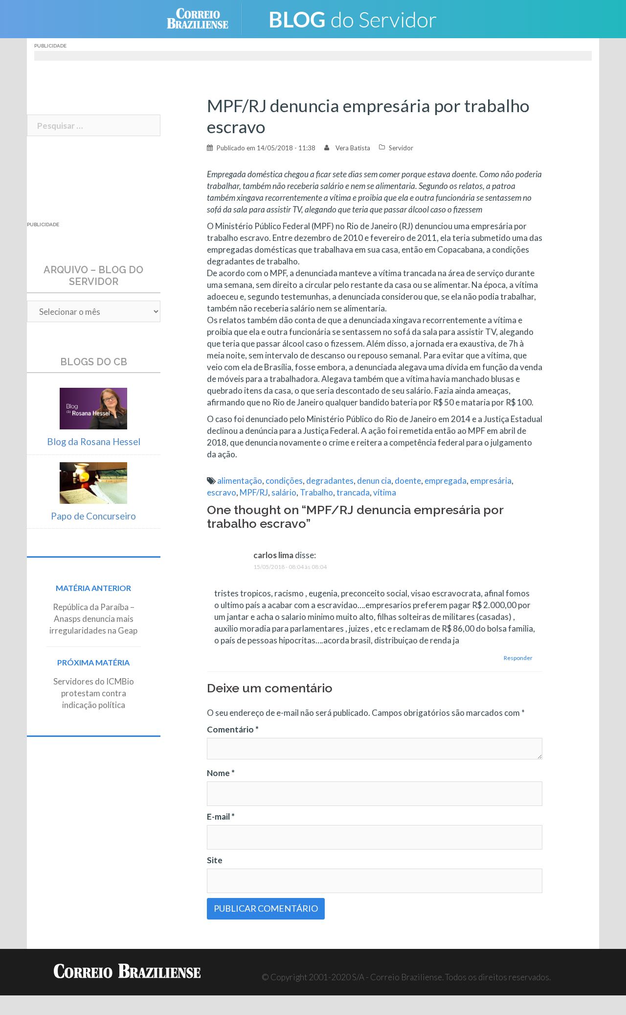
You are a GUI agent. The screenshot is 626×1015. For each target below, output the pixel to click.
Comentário (233, 729)
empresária (491, 480)
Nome (221, 773)
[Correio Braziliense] (205, 18)
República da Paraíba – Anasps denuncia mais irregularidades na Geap (93, 619)
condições (284, 480)
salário (283, 492)
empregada (446, 480)
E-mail (221, 816)
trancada (353, 492)
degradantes (330, 480)
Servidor (401, 148)
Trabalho (316, 492)
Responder (518, 657)
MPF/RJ (254, 492)
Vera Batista (352, 148)
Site (215, 860)
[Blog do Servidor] (352, 18)
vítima (384, 492)
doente (408, 480)
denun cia (374, 480)
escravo (221, 492)
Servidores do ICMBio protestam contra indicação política (93, 693)
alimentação (239, 480)
